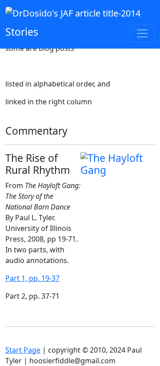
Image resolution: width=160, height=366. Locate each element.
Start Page (22, 350)
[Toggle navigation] (142, 33)
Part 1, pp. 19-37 (32, 278)
